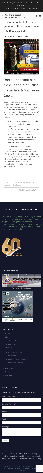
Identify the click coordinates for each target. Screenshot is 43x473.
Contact (8, 375)
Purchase (12, 356)
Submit (5, 440)
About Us (12, 341)
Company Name (9, 397)
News (7, 372)
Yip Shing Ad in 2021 (27, 190)
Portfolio (9, 368)
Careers (11, 344)
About (8, 337)
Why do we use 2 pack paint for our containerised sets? (20, 183)
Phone (4, 412)
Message (6, 427)
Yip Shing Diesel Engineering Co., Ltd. (15, 16)
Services (8, 348)
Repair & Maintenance (17, 359)
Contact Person (9, 404)
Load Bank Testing (15, 363)
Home (7, 334)
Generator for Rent (16, 352)
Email (4, 419)
